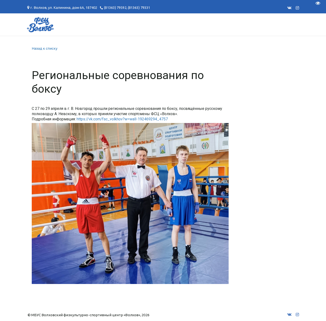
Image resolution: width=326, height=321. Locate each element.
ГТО (63, 24)
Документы (91, 24)
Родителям (127, 24)
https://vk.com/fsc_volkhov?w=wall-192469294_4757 (122, 119)
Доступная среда (210, 24)
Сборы (42, 24)
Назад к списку (44, 48)
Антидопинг (165, 24)
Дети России (256, 24)
